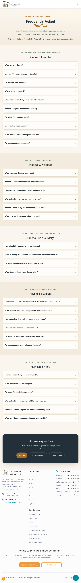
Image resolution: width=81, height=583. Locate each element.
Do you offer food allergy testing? (19, 392)
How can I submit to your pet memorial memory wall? (27, 409)
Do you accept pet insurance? (17, 143)
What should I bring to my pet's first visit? (22, 134)
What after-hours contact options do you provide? (26, 418)
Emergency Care (34, 538)
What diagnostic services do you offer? (21, 272)
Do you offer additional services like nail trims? (25, 336)
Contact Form (57, 455)
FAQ (30, 492)
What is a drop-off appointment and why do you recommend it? (31, 254)
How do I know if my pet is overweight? (21, 374)
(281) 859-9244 (39, 455)
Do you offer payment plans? (17, 117)
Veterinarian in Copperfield (38, 534)
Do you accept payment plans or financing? (23, 345)
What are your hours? (14, 65)
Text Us (22, 455)
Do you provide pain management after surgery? (25, 263)
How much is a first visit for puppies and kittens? (25, 319)
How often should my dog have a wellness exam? (25, 190)
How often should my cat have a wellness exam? (25, 181)
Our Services (33, 480)
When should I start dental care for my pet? (23, 199)
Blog (30, 496)
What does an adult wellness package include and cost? (28, 310)
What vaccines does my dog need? (19, 173)
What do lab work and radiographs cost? (22, 327)
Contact (31, 500)
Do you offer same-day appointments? (21, 74)
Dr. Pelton (32, 484)
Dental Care (33, 518)
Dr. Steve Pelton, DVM (24, 39)
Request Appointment (29, 565)
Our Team (32, 488)
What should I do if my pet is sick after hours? (24, 99)
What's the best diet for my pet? (18, 383)
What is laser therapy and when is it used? (23, 216)
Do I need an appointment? (16, 125)
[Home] (11, 4)
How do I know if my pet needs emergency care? (25, 207)
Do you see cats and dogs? (16, 82)
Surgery (31, 522)
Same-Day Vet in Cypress (37, 530)
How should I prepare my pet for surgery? (22, 246)
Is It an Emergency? (35, 542)
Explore (31, 504)
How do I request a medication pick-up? (21, 108)
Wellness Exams (34, 515)
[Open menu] (77, 4)
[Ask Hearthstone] (76, 578)
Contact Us (51, 565)
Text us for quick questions (13, 502)
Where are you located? (15, 91)
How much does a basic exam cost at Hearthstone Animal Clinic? (32, 301)
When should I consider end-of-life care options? (25, 401)
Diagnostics (33, 526)
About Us (32, 476)
